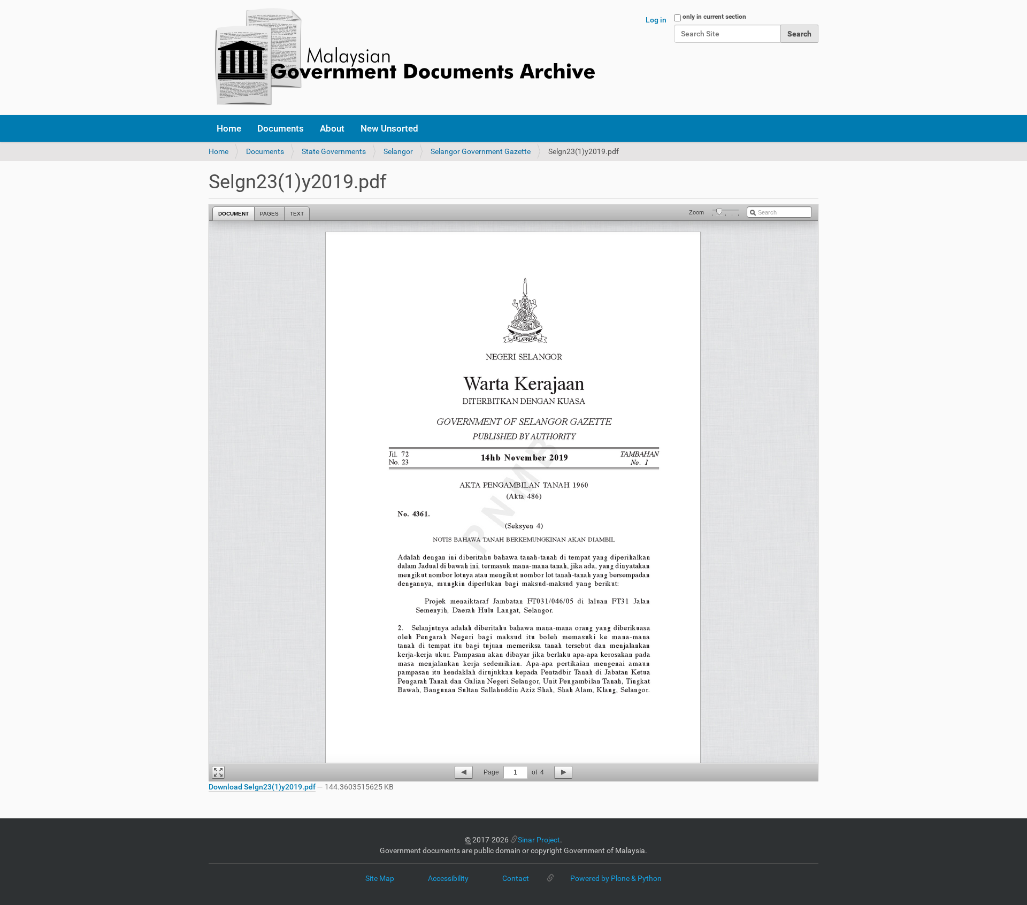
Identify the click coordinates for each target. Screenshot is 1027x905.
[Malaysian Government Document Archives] (402, 57)
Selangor (398, 151)
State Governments (334, 151)
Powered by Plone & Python (616, 878)
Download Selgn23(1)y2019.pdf (262, 787)
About (332, 128)
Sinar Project (539, 839)
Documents (280, 128)
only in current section (714, 16)
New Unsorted (389, 128)
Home (229, 128)
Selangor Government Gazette (481, 151)
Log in (656, 20)
